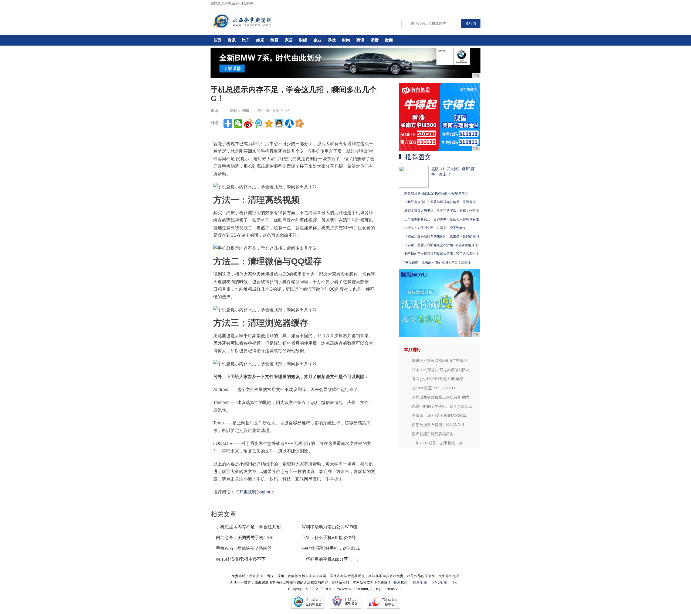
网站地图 (420, 582)
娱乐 (260, 40)
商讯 (360, 40)
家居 (289, 40)
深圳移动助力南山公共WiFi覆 (329, 526)
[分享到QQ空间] (269, 123)
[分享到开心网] (299, 123)
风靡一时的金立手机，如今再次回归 (442, 406)
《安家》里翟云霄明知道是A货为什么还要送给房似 (441, 245)
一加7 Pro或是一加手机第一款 (437, 443)
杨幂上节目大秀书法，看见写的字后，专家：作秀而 (441, 210)
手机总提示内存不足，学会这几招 (248, 526)
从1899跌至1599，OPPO (433, 388)
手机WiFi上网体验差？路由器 (244, 548)
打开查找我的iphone (254, 492)
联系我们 (401, 582)
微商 (389, 40)
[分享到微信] (238, 123)
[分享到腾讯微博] (258, 123)
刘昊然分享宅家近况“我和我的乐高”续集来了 (436, 193)
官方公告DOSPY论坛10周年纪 (437, 379)
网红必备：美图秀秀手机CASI (244, 537)
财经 (303, 40)
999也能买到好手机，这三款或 (331, 548)
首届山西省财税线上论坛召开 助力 (441, 397)
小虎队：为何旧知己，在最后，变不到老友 (435, 228)
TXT (455, 582)
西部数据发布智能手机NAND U (438, 425)
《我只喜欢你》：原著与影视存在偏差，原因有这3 (440, 202)
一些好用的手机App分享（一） (331, 559)
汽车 (246, 40)
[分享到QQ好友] (279, 123)
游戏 (332, 40)
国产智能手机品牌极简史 (432, 434)
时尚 (346, 40)
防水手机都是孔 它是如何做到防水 (441, 370)
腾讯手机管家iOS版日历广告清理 (439, 360)
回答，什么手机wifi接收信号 (329, 537)
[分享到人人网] (289, 123)
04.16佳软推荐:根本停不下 (241, 559)
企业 (317, 40)
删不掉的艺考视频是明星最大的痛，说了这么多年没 (441, 254)
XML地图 (439, 582)
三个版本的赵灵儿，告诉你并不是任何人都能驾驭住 (441, 219)
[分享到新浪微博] (248, 123)
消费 (375, 40)
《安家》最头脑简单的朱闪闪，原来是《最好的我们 (441, 236)
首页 (217, 40)
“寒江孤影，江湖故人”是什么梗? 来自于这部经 (437, 262)
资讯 (232, 40)
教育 (274, 40)
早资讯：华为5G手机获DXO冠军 (439, 415)
